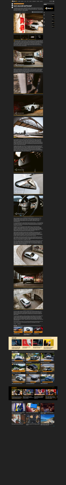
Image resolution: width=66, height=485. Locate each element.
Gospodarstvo (34, 1)
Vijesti (25, 1)
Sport (27, 1)
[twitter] (12, 5)
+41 (39, 37)
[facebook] (12, 4)
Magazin (30, 1)
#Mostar (19, 1)
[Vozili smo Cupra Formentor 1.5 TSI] (28, 57)
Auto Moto (41, 1)
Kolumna (38, 1)
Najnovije (22, 1)
